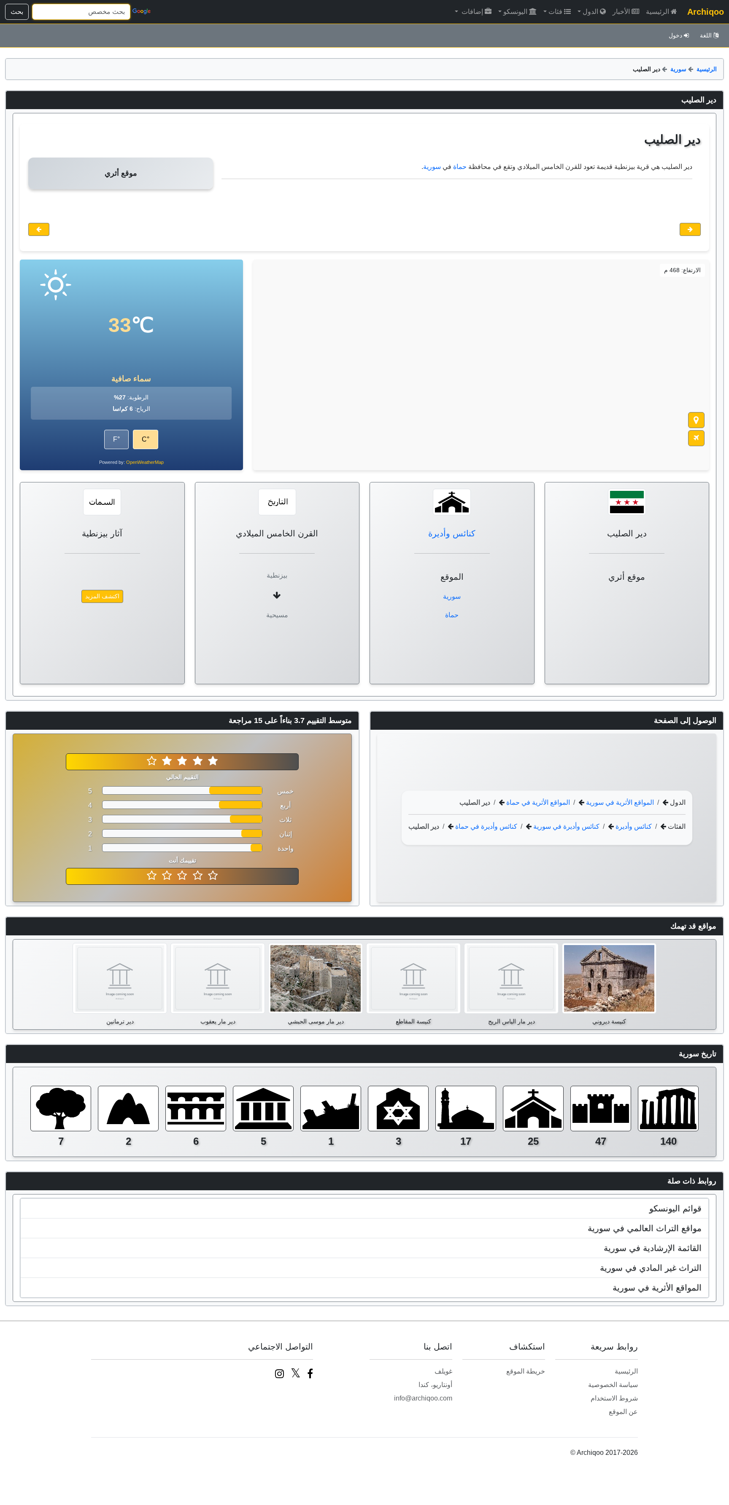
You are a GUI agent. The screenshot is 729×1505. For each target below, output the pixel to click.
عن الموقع (623, 1411)
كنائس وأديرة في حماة (485, 826)
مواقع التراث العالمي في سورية (645, 1228)
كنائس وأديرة (451, 533)
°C (145, 439)
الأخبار (621, 11)
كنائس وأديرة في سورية (565, 826)
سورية (678, 69)
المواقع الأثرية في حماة (537, 802)
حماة (460, 166)
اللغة (706, 35)
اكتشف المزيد (102, 596)
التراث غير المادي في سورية (651, 1267)
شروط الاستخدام (614, 1398)
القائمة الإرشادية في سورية (653, 1248)
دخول (675, 35)
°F (116, 439)
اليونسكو (515, 11)
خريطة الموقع (525, 1371)
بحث (17, 11)
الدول (590, 11)
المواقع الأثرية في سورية (619, 802)
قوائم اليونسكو (675, 1208)
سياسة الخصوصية (613, 1384)
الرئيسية (657, 11)
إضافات (471, 11)
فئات (555, 11)
